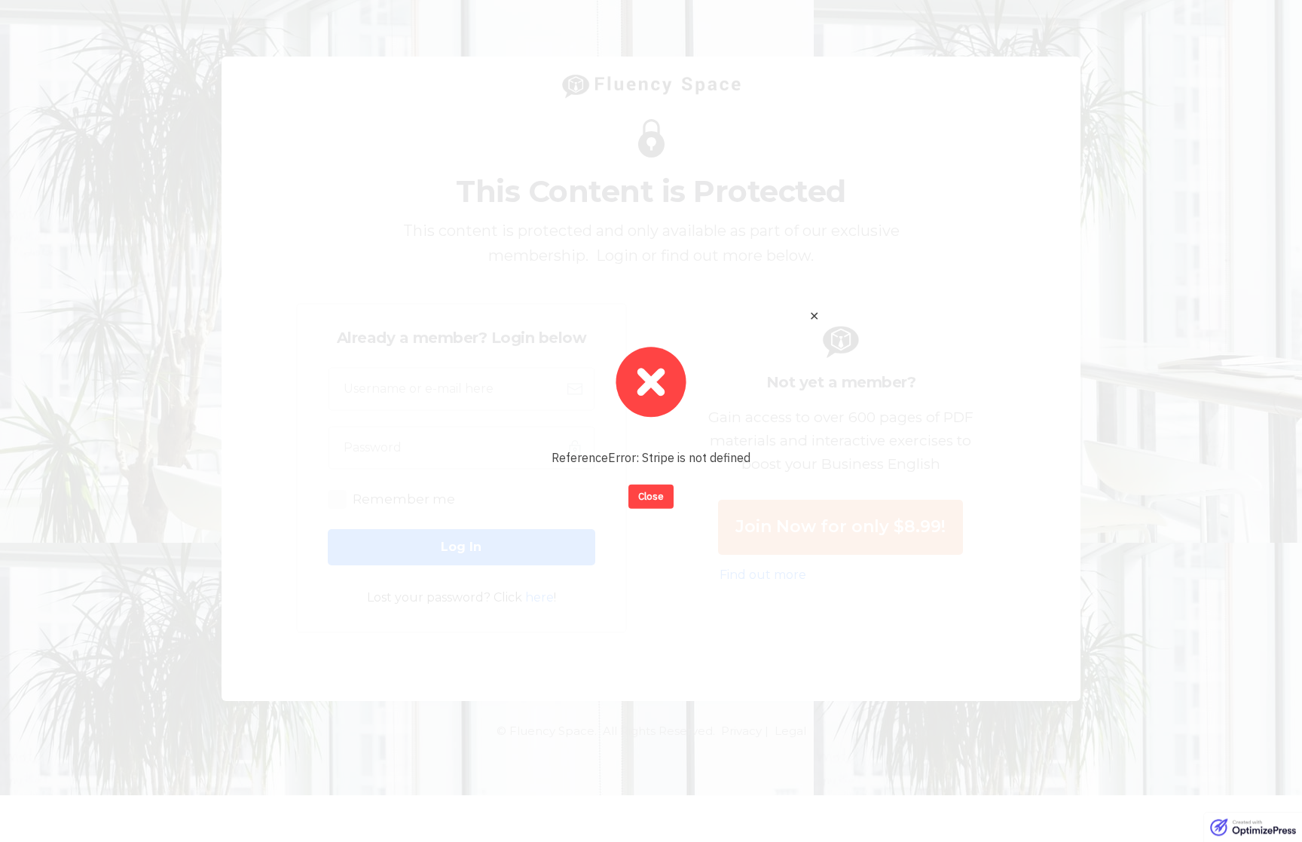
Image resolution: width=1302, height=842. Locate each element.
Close (651, 496)
